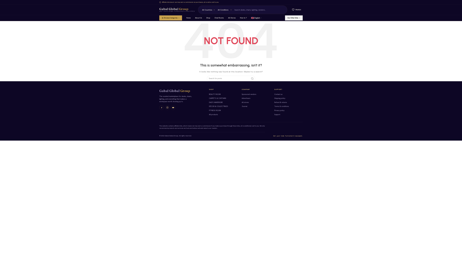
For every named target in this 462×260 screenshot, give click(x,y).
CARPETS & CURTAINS (217, 98)
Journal (244, 106)
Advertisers (246, 98)
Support (277, 114)
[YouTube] (173, 107)
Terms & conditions (281, 106)
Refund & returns (280, 102)
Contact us (278, 94)
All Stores (232, 18)
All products (213, 114)
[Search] (284, 9)
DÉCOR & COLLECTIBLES (218, 106)
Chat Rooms (219, 18)
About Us (198, 18)
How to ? (243, 18)
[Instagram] (167, 107)
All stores (245, 102)
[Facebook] (161, 107)
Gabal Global (174, 91)
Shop (208, 18)
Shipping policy (279, 98)
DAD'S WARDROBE (216, 102)
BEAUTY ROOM (215, 94)
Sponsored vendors (249, 94)
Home (188, 18)
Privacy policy (279, 110)
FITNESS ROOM (215, 110)
